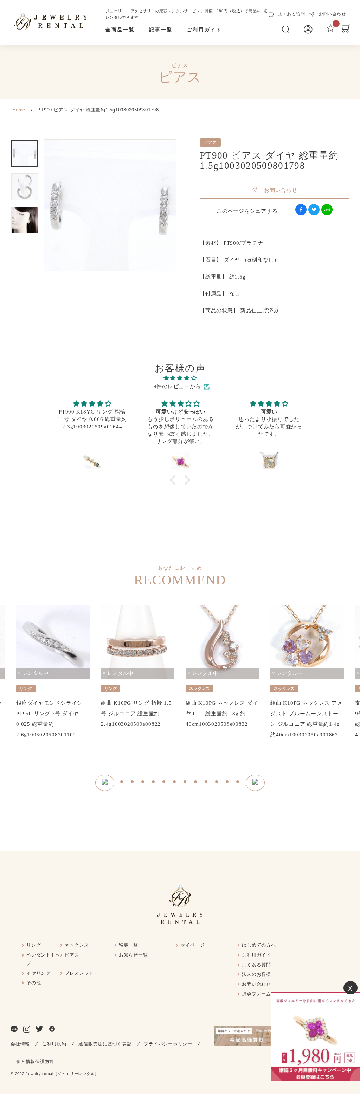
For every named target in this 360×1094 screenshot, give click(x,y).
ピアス (72, 955)
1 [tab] (122, 783)
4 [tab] (153, 783)
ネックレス (77, 945)
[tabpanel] (53, 672)
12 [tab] (238, 783)
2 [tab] (132, 783)
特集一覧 (128, 945)
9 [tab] (206, 783)
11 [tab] (227, 783)
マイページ (192, 945)
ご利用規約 (54, 1044)
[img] (180, 378)
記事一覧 (161, 29)
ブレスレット (79, 973)
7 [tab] (185, 783)
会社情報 (20, 1044)
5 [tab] (164, 783)
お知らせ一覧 (133, 955)
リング (33, 945)
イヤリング (38, 973)
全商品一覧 (120, 29)
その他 (33, 982)
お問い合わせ (277, 190)
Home (18, 110)
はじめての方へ (259, 945)
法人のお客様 (256, 974)
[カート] (346, 31)
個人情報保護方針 (35, 1061)
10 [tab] (217, 783)
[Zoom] (110, 205)
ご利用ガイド (204, 29)
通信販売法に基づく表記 (104, 1044)
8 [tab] (196, 783)
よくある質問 (256, 964)
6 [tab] (174, 783)
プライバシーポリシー (168, 1044)
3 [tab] (143, 783)
